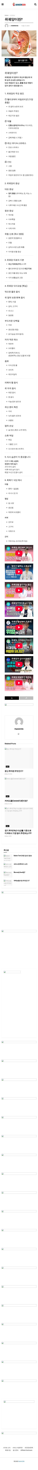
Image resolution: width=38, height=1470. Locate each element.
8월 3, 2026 (8, 836)
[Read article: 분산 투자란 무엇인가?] (19, 758)
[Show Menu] (3, 4)
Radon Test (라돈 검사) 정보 (23, 855)
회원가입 (8, 1450)
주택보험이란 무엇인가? (21, 880)
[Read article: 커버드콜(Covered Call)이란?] (19, 788)
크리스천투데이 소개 (20, 864)
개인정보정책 (29, 1447)
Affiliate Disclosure (26, 1450)
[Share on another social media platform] (26, 698)
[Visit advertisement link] (19, 62)
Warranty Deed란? (19, 872)
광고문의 (15, 1450)
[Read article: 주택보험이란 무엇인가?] (8, 883)
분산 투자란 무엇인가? (14, 771)
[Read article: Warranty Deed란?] (8, 874)
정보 (7, 766)
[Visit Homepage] (19, 4)
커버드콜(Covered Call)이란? (16, 801)
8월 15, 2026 (9, 774)
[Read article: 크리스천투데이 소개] (8, 866)
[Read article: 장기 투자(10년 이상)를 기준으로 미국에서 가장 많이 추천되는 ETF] (19, 817)
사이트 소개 (6, 1447)
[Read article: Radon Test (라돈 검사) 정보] (8, 858)
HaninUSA (14, 25)
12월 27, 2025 (25, 25)
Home (6, 15)
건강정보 (12, 15)
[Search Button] (35, 4)
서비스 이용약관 (17, 1447)
